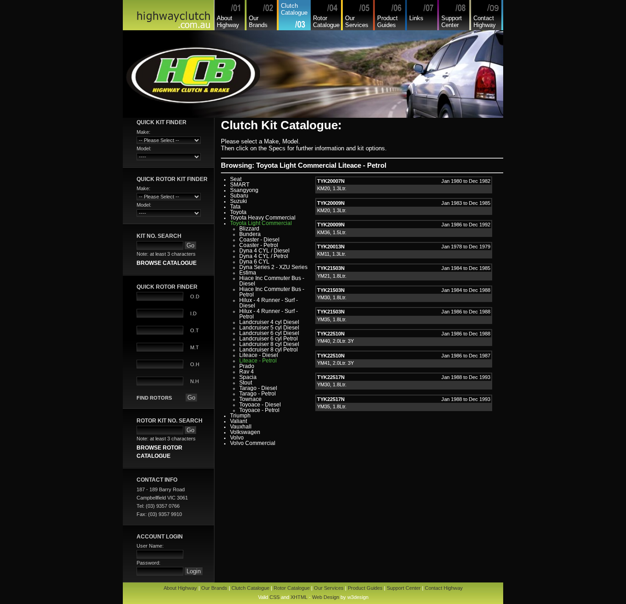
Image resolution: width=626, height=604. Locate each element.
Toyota (238, 212)
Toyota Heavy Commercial (263, 217)
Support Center (451, 21)
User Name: (150, 546)
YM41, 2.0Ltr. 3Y (335, 363)
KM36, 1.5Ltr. (331, 232)
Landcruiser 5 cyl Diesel (269, 327)
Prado (246, 366)
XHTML (299, 597)
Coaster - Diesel (259, 239)
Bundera (250, 234)
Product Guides (387, 21)
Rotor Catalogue (326, 21)
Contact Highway (484, 21)
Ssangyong (244, 190)
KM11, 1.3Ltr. (331, 254)
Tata (235, 206)
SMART (239, 184)
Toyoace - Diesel (260, 404)
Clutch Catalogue (294, 9)
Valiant (238, 421)
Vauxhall (241, 426)
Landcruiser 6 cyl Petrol (268, 338)
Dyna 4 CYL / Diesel (264, 250)
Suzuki (238, 201)
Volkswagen (245, 432)
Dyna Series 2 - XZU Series (273, 267)
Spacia (248, 377)
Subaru (239, 195)
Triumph (240, 415)
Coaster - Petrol (258, 245)
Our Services (356, 21)
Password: (148, 563)
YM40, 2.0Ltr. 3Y (335, 341)
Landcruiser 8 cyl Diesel (269, 344)
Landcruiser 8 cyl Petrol (268, 349)
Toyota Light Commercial (261, 223)
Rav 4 (246, 371)
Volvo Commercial (252, 443)
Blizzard (249, 228)
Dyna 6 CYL (254, 261)
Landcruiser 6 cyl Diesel (269, 333)
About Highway (228, 21)
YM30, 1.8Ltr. (331, 297)
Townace (250, 399)
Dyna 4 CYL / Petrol (263, 256)
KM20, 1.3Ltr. (331, 188)
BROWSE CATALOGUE (167, 263)
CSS (274, 597)
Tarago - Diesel (258, 388)
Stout (245, 382)
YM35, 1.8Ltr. (331, 319)
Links (416, 18)
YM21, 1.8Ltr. (331, 276)
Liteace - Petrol (258, 360)
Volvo (237, 437)
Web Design (325, 597)
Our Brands (258, 21)
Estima (247, 272)
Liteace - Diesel (258, 355)
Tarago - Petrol (257, 393)
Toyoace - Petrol (259, 410)
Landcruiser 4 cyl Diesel (269, 322)
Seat (236, 179)
